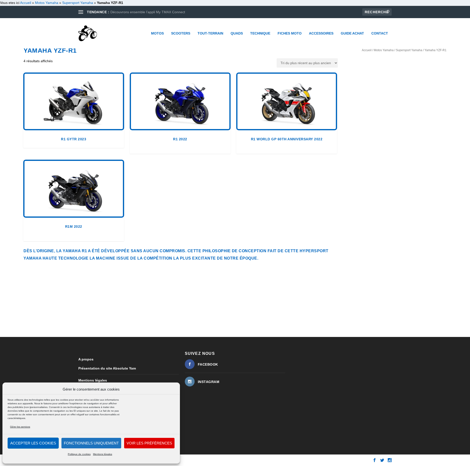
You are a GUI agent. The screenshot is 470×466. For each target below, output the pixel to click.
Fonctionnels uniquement (91, 443)
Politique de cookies (79, 454)
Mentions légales (102, 454)
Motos (157, 33)
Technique (260, 33)
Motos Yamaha (46, 3)
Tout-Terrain (210, 33)
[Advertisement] (225, 298)
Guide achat (352, 33)
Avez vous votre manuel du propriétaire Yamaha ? (149, 12)
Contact (379, 33)
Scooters (180, 33)
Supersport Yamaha (77, 3)
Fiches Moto (290, 33)
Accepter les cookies (33, 443)
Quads (237, 33)
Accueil (367, 50)
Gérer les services (20, 426)
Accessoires (321, 33)
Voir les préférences (149, 443)
